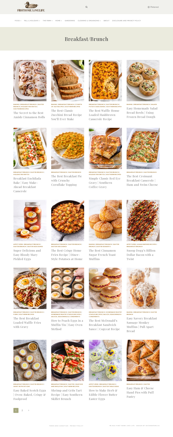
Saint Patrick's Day (21, 386)
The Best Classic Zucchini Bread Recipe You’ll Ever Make (66, 115)
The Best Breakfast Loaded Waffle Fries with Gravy (27, 322)
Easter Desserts (104, 246)
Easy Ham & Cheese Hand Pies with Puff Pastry (140, 392)
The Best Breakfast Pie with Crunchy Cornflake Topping (66, 180)
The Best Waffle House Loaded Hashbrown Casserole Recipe (104, 115)
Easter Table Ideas (111, 386)
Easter (71, 384)
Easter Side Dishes (35, 246)
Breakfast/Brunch (28, 104)
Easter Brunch (112, 104)
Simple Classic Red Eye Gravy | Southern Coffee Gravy (105, 182)
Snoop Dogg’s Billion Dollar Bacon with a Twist (141, 255)
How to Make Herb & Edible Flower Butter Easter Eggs (103, 394)
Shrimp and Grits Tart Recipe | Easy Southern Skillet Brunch (66, 394)
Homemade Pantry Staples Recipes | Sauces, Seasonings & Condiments (105, 314)
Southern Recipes (21, 109)
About (107, 21)
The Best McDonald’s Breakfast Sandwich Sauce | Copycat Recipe (104, 325)
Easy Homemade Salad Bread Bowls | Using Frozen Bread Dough (142, 112)
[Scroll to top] (167, 432)
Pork (15, 314)
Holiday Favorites (29, 106)
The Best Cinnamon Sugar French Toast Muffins (102, 255)
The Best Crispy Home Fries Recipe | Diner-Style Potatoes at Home (67, 255)
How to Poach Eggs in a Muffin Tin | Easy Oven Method (67, 325)
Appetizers (18, 244)
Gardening (70, 21)
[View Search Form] (86, 7)
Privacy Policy (76, 426)
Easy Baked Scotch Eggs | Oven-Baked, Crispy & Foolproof (29, 394)
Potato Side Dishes (97, 106)
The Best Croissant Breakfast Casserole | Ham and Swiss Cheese (142, 180)
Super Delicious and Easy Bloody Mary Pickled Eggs (27, 255)
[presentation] (29, 80)
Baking (16, 104)
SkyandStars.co (153, 425)
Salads (154, 104)
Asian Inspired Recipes (146, 244)
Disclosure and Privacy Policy (126, 21)
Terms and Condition (59, 426)
